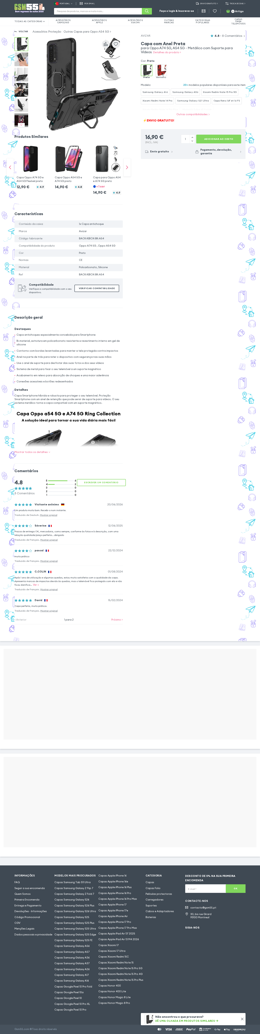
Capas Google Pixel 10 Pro (70, 1009)
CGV (17, 923)
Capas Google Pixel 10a (69, 992)
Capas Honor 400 (109, 985)
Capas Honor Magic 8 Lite (114, 997)
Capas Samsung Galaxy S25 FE (73, 940)
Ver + (36, 584)
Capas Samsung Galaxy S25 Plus (74, 923)
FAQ (17, 882)
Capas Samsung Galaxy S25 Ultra (75, 928)
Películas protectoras (159, 894)
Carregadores (154, 899)
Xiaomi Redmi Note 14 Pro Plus (160, 109)
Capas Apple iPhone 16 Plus (115, 887)
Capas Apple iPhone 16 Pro (114, 893)
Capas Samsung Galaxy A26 (72, 969)
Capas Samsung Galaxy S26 (71, 899)
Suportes (151, 905)
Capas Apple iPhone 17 (112, 904)
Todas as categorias (28, 21)
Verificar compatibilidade (97, 288)
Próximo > (117, 619)
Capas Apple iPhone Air (113, 916)
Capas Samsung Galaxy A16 (71, 980)
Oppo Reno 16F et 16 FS (227, 100)
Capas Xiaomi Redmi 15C (113, 956)
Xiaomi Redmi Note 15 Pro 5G (220, 92)
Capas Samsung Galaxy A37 (72, 963)
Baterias (151, 917)
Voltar (23, 31)
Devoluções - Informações (30, 911)
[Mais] (192, 141)
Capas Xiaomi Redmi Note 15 (116, 962)
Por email (89, 3)
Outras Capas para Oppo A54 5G (86, 31)
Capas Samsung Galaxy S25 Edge (75, 934)
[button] (31, 164)
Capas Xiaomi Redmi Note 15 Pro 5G (120, 968)
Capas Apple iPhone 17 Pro (114, 922)
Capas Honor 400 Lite (112, 991)
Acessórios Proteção (47, 31)
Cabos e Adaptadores (160, 911)
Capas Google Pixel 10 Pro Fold (73, 986)
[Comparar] (106, 44)
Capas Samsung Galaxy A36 (72, 957)
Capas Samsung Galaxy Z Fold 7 (74, 894)
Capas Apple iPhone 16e (113, 881)
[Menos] (192, 137)
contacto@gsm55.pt (203, 907)
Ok (235, 888)
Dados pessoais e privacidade (33, 934)
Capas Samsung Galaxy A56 (72, 946)
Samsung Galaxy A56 (185, 92)
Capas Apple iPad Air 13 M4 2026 (118, 939)
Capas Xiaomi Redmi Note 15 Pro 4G (120, 974)
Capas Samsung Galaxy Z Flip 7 (73, 888)
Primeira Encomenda (26, 899)
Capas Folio (153, 888)
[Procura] (147, 11)
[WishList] (215, 11)
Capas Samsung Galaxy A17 (71, 975)
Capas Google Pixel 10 (68, 998)
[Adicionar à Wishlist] (116, 44)
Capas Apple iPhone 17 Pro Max (117, 927)
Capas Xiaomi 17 (108, 945)
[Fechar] (242, 1019)
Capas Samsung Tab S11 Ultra (72, 882)
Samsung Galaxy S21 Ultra (193, 100)
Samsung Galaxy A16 (155, 92)
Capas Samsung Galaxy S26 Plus (74, 905)
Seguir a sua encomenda (29, 888)
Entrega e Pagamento (27, 905)
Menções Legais (24, 928)
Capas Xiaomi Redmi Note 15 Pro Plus (120, 980)
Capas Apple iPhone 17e (113, 910)
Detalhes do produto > (167, 52)
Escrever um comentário (101, 482)
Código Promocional (27, 917)
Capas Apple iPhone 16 (112, 875)
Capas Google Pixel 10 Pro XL (72, 1004)
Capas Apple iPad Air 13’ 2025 (116, 933)
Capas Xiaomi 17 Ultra (111, 951)
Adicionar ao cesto (218, 138)
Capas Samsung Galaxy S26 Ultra (75, 911)
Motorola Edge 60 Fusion (197, 109)
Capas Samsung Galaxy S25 (71, 917)
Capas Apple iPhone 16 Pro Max (117, 899)
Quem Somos (22, 894)
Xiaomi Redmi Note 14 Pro (157, 100)
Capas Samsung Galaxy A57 (72, 952)
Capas (150, 882)
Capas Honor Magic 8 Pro (114, 1003)
